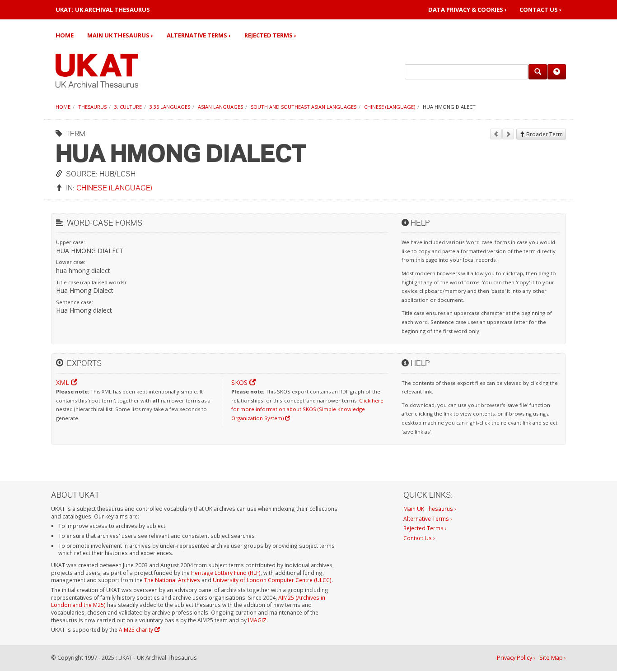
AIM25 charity (136, 629)
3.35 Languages (170, 106)
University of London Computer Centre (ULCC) (272, 579)
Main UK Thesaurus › (120, 35)
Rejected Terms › (270, 35)
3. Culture (128, 106)
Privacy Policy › (516, 658)
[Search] (537, 71)
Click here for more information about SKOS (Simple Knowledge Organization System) (307, 409)
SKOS (240, 382)
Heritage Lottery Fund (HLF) (226, 572)
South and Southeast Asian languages (303, 106)
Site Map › (552, 658)
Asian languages (220, 106)
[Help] (556, 71)
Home (65, 35)
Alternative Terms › (199, 35)
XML (63, 382)
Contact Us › (540, 10)
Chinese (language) (389, 106)
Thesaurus (92, 106)
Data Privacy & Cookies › (467, 10)
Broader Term (544, 134)
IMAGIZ (257, 620)
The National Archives (172, 579)
